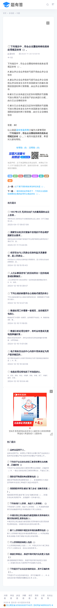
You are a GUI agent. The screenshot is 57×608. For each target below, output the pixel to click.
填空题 (30, 596)
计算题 (43, 596)
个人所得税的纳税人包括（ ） (23, 542)
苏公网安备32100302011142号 (19, 605)
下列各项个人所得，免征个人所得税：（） (29, 503)
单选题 (12, 596)
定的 (10, 181)
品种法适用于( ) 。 (18, 450)
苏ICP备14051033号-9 (43, 605)
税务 (41, 176)
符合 (20, 176)
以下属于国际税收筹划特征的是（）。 (30, 186)
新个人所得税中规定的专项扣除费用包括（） (30, 530)
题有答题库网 (22, 130)
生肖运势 (50, 596)
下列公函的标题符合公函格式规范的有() (29, 293)
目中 (15, 176)
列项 (10, 176)
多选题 (11, 13)
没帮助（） (35, 147)
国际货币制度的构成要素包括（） (25, 476)
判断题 (24, 596)
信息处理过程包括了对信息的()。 (26, 372)
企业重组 (27, 176)
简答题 (36, 596)
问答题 (6, 596)
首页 (4, 13)
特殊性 (35, 176)
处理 (46, 176)
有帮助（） (22, 147)
